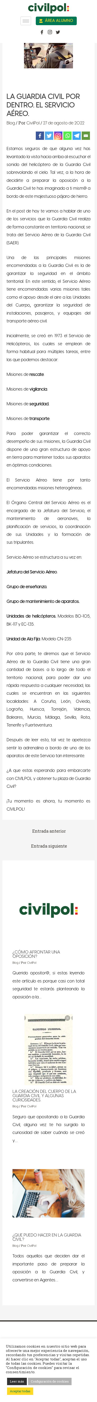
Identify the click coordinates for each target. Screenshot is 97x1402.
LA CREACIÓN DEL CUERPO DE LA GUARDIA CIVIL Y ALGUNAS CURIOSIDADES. (44, 1096)
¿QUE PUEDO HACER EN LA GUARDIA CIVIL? (46, 1237)
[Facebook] (40, 136)
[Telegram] (77, 136)
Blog (11, 123)
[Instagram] (58, 136)
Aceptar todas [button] (20, 1391)
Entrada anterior (49, 831)
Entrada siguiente (49, 846)
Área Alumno (58, 21)
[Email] (86, 136)
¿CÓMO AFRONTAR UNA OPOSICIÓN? (36, 954)
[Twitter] (49, 136)
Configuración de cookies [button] (50, 1381)
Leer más (17, 1381)
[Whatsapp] (67, 136)
